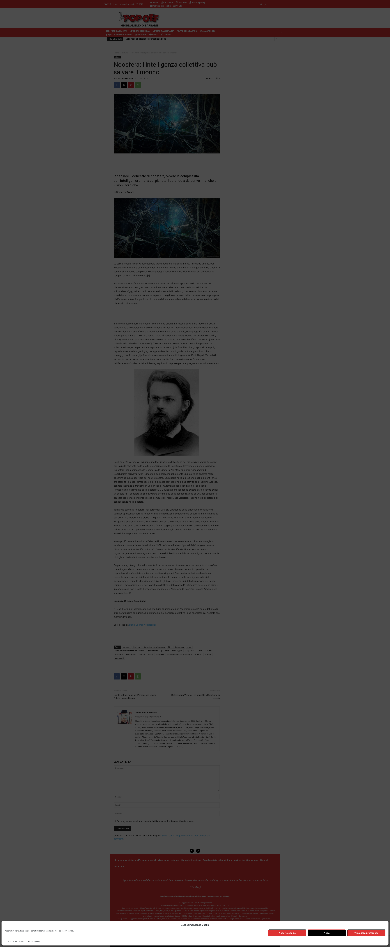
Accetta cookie (287, 932)
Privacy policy (34, 941)
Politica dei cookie (15, 941)
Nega (327, 932)
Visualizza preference (366, 932)
